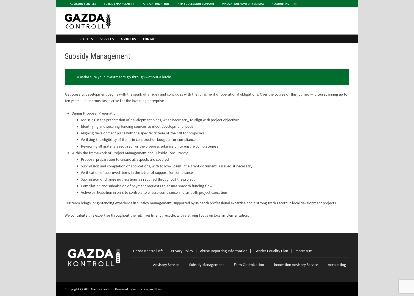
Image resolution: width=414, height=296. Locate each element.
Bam (158, 289)
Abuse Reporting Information (223, 250)
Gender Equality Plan (271, 250)
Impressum (303, 250)
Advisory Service (166, 264)
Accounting (280, 4)
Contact (150, 39)
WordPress (141, 289)
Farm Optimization (155, 4)
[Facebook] (342, 3)
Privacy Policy (182, 250)
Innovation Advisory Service (242, 4)
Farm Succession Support (195, 4)
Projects (85, 39)
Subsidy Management (118, 4)
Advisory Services (82, 4)
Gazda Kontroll (102, 289)
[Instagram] (347, 3)
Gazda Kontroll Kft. (148, 250)
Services (107, 39)
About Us (128, 39)
